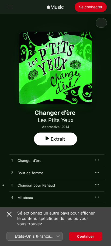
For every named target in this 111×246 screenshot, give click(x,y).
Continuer (85, 236)
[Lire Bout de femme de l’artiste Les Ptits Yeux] (12, 172)
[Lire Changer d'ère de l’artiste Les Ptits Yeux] (12, 160)
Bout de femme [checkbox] (30, 173)
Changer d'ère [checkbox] (29, 160)
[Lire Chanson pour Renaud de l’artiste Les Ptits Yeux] (12, 185)
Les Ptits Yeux (56, 120)
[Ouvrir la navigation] (10, 7)
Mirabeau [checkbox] (25, 197)
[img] (55, 7)
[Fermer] (9, 214)
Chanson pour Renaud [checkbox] (36, 185)
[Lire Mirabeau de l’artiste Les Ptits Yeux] (12, 197)
